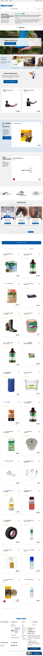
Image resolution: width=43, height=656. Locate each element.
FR (40, 0)
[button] (1, 193)
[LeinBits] (8, 403)
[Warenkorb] (41, 9)
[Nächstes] (42, 42)
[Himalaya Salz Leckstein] (32, 326)
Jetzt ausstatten (10, 137)
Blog (22, 626)
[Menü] (1, 8)
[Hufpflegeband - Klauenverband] (11, 533)
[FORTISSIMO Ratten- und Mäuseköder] (32, 355)
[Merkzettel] (36, 9)
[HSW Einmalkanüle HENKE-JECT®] (32, 474)
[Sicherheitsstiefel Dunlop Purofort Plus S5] (11, 326)
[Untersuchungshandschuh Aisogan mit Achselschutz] (32, 102)
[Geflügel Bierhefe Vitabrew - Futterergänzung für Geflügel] (11, 267)
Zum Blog (30, 231)
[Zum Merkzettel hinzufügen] (19, 89)
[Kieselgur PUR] (8, 285)
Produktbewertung (25, 630)
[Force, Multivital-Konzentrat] (11, 592)
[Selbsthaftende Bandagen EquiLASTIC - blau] (11, 385)
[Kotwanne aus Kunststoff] (32, 296)
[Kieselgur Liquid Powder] (32, 385)
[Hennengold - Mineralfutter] (32, 267)
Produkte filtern (21, 242)
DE (41, 0)
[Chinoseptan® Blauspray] (32, 563)
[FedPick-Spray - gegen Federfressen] (32, 533)
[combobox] (17, 8)
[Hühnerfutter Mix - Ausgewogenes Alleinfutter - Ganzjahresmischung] (11, 444)
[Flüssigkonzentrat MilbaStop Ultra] (32, 503)
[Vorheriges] (1, 42)
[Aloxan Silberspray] (29, 581)
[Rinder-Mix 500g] (18, 125)
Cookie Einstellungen (25, 639)
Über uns (23, 625)
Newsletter (23, 629)
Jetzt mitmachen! (34, 648)
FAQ (22, 624)
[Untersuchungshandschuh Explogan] (11, 102)
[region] (21, 101)
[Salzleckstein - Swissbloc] (32, 444)
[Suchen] (28, 8)
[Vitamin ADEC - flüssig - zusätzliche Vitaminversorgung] (11, 355)
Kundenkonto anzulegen (26, 19)
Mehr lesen (7, 223)
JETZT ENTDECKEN (10, 81)
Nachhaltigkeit (24, 635)
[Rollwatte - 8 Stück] (8, 462)
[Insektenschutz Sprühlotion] (11, 563)
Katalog (23, 631)
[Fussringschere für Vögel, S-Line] (27, 170)
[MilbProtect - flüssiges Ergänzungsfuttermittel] (32, 415)
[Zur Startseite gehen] (7, 5)
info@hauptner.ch (19, 20)
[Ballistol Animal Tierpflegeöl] (11, 503)
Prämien (23, 636)
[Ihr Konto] (39, 9)
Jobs (22, 634)
